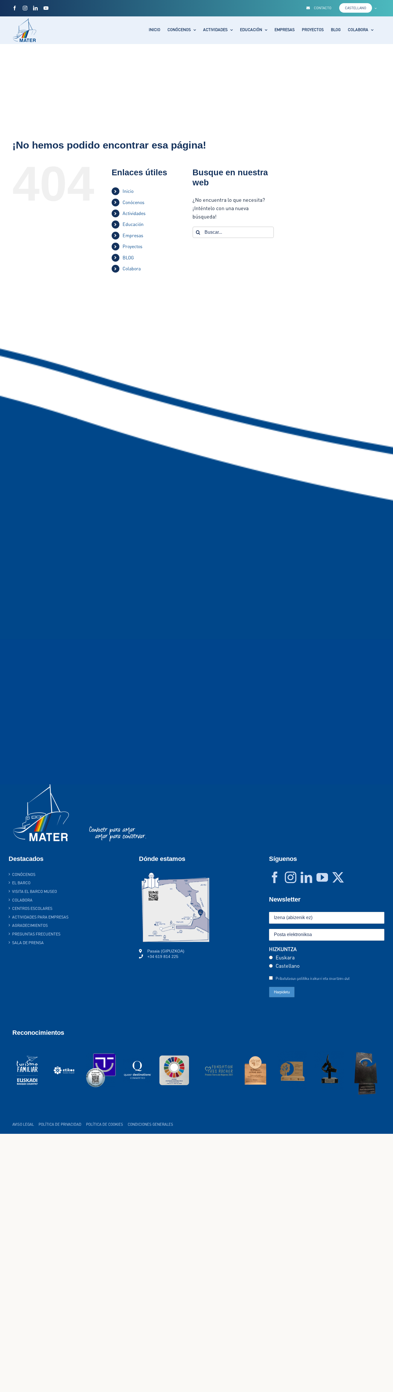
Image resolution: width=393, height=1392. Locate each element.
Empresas (133, 235)
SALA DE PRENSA (28, 942)
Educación (133, 224)
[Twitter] (338, 877)
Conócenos (133, 202)
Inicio (128, 191)
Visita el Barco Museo (34, 891)
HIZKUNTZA (283, 949)
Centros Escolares (32, 908)
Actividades (134, 213)
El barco (21, 882)
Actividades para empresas (40, 916)
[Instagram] (290, 877)
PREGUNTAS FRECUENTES (36, 933)
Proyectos (132, 246)
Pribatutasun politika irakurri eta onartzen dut (313, 978)
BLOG (128, 257)
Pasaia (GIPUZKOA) (165, 951)
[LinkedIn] (306, 877)
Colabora (132, 268)
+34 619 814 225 (162, 956)
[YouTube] (322, 877)
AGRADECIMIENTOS (30, 925)
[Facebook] (275, 877)
